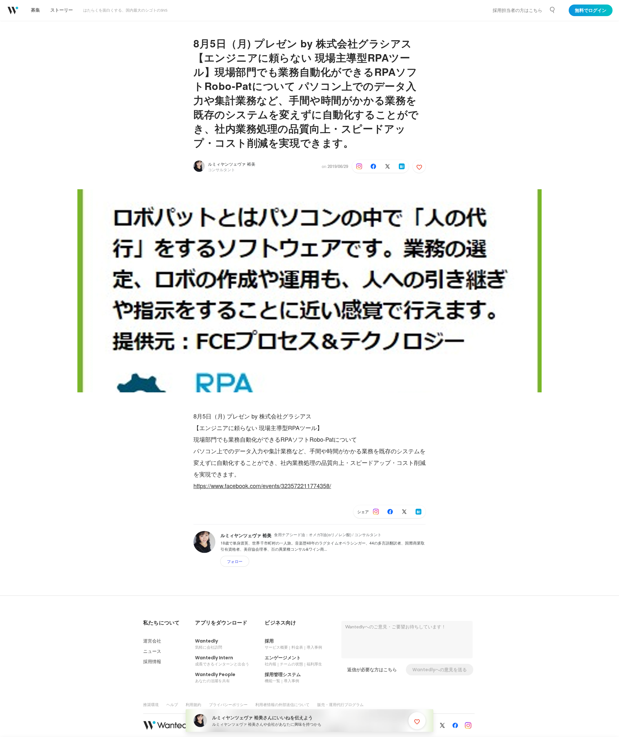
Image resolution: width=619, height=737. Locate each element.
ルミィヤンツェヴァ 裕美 (231, 164)
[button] (161, 623)
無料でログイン (590, 10)
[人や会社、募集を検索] (552, 10)
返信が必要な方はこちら (372, 669)
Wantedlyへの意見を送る (439, 669)
